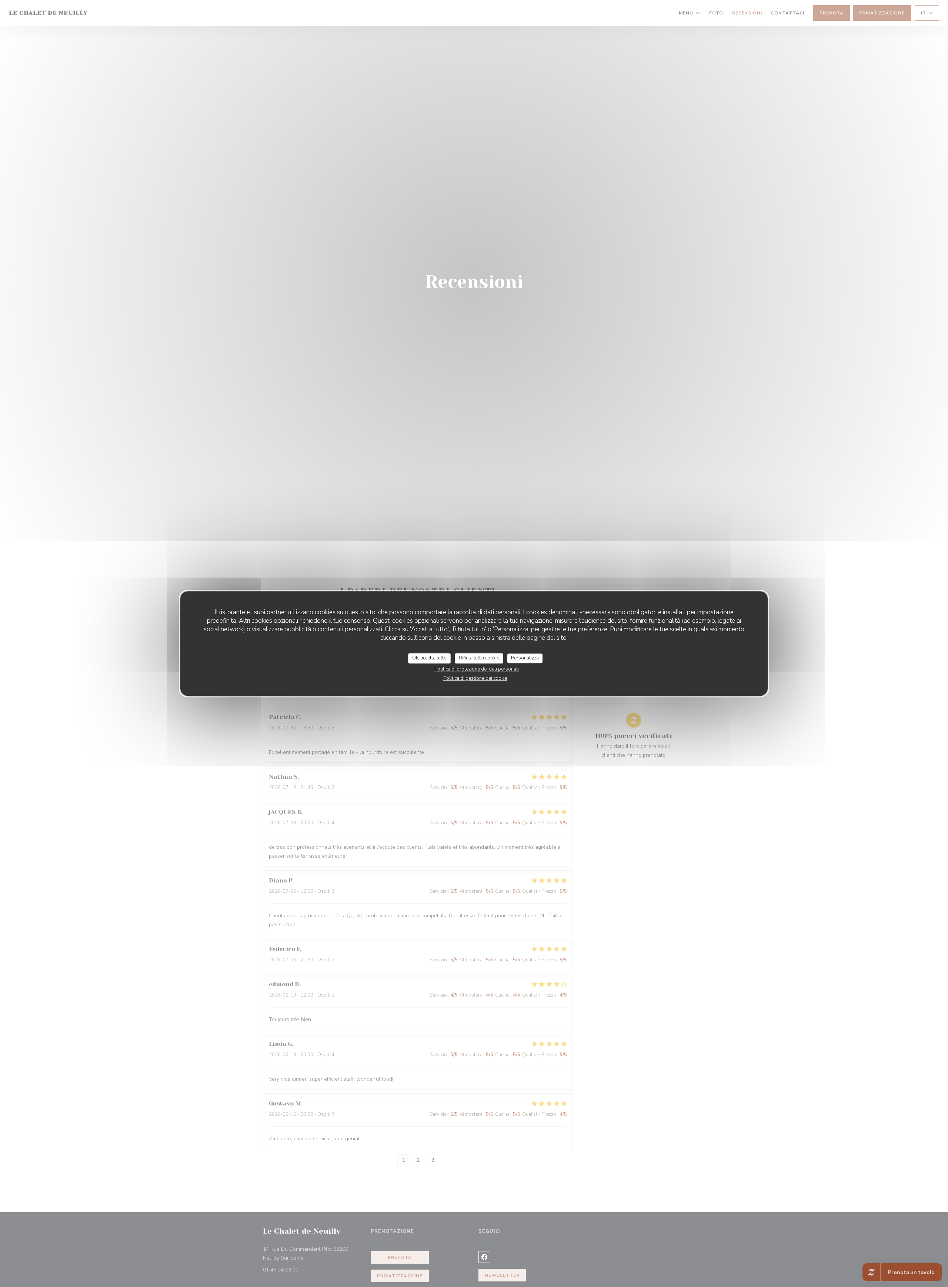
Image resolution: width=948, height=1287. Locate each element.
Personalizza (525, 658)
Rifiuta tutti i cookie (479, 658)
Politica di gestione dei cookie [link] (475, 678)
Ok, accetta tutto (429, 658)
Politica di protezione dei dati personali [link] (476, 669)
